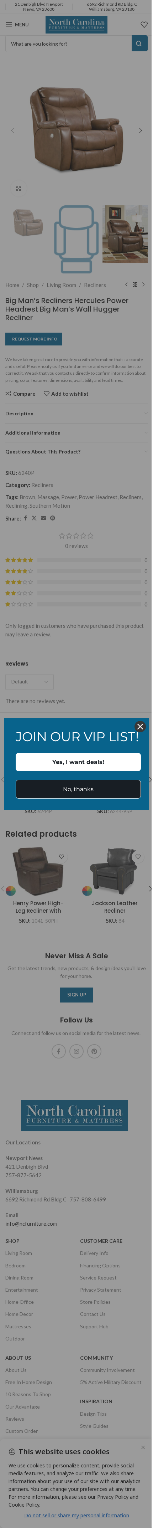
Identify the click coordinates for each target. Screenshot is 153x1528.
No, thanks (78, 789)
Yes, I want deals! (78, 762)
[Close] (140, 726)
